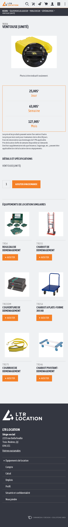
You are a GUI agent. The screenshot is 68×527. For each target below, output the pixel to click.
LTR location (11, 429)
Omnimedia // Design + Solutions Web (49, 517)
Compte (52, 4)
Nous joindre (11, 499)
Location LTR (10, 4)
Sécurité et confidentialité (18, 492)
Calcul (59, 4)
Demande (46, 4)
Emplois (9, 479)
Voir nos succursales (11, 450)
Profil (8, 486)
